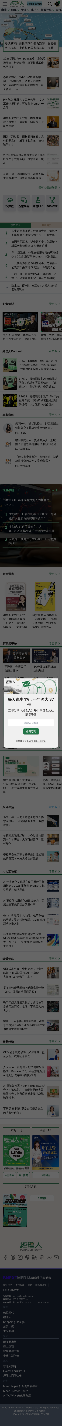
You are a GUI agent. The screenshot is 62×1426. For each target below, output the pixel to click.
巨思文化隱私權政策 (36, 741)
